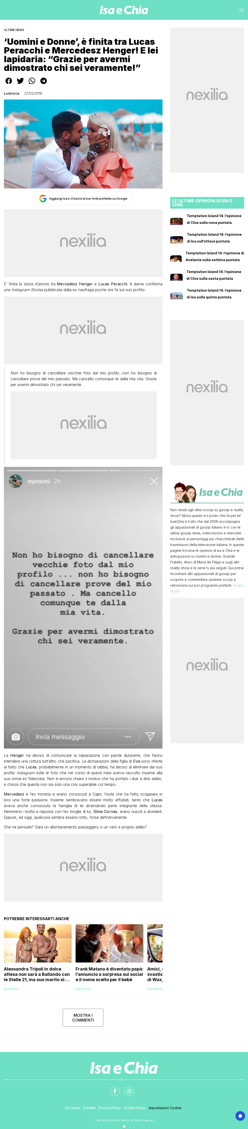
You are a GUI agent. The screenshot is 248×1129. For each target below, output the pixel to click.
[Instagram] (126, 1088)
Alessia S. (11, 989)
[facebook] (9, 84)
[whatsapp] (32, 84)
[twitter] (20, 84)
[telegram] (43, 84)
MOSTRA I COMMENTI (83, 1018)
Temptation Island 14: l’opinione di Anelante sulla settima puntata (215, 256)
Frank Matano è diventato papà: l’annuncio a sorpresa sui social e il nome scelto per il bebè (109, 974)
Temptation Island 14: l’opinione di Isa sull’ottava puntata (214, 237)
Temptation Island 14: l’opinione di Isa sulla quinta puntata (214, 293)
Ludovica (11, 93)
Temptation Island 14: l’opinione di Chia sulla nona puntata (214, 219)
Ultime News (14, 30)
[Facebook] (112, 1088)
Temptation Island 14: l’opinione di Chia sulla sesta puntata (213, 275)
